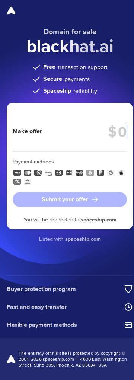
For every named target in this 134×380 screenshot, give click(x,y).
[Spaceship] (11, 10)
